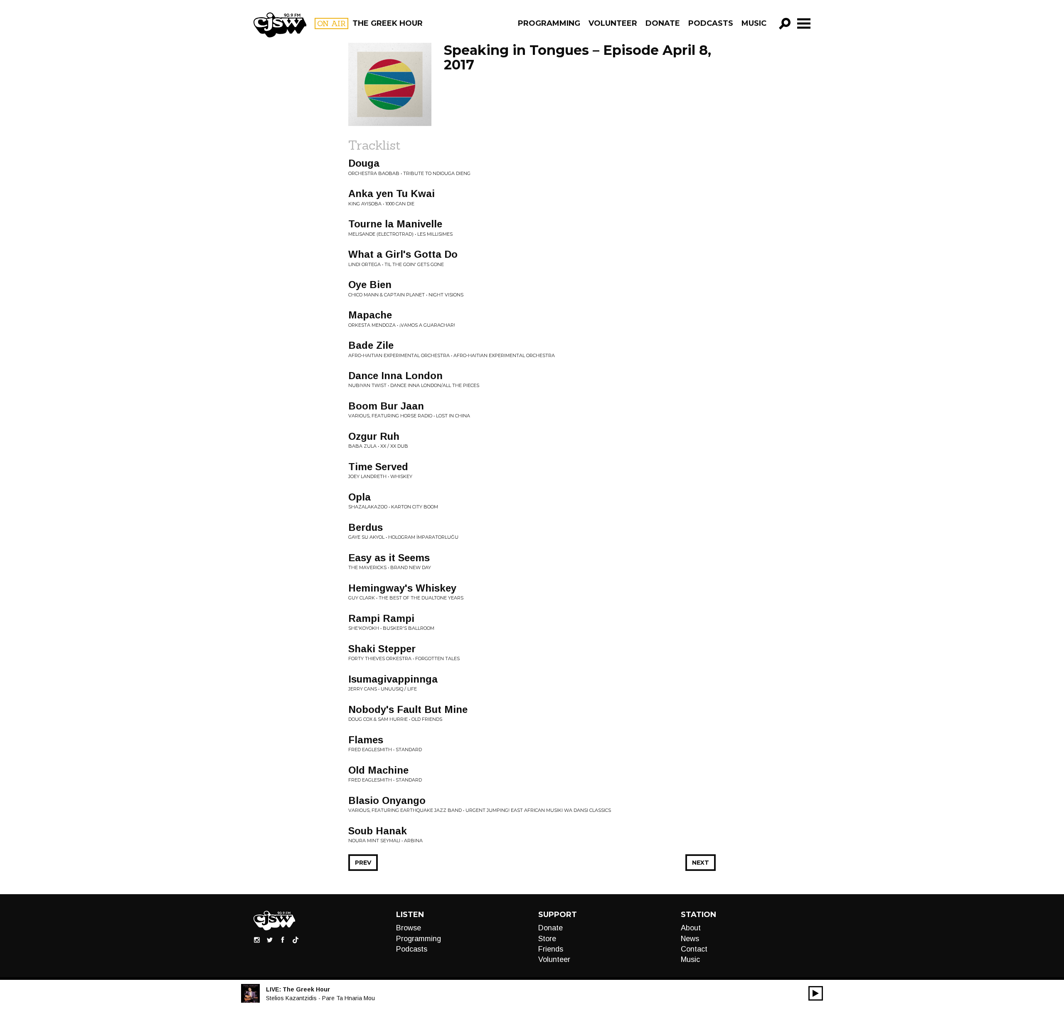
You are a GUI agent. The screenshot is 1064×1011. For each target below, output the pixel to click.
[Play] (815, 993)
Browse (408, 928)
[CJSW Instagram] (257, 939)
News (690, 939)
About (691, 928)
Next (700, 862)
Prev (363, 862)
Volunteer (613, 23)
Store (547, 939)
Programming (549, 23)
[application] (815, 993)
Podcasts (710, 23)
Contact (694, 949)
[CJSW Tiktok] (295, 939)
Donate (662, 23)
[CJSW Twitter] (269, 939)
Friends (550, 949)
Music (753, 23)
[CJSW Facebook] (282, 939)
